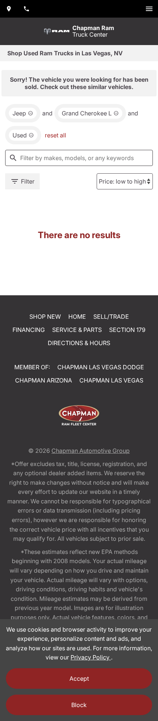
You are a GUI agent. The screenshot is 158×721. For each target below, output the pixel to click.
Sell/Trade (111, 316)
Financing (28, 329)
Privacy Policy (91, 657)
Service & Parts (77, 329)
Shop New (45, 316)
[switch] (149, 9)
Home (77, 316)
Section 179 (127, 329)
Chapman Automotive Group (90, 450)
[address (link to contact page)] (9, 8)
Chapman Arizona (43, 380)
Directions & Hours (79, 343)
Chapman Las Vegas (111, 380)
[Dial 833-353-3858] (26, 8)
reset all (55, 135)
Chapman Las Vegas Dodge (100, 367)
